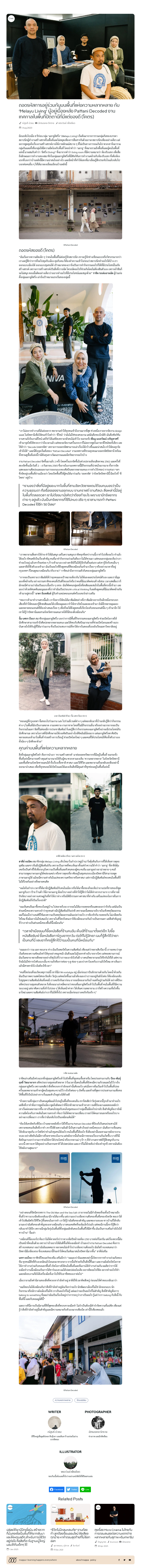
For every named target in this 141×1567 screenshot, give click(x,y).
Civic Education (11, 19)
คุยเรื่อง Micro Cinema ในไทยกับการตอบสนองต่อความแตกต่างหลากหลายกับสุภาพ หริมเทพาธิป (114, 1533)
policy (93, 1560)
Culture (98, 1507)
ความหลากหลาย (62, 1400)
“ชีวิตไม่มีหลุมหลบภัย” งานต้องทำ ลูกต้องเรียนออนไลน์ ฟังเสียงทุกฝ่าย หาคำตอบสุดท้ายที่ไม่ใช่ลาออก (70, 1535)
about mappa (82, 1560)
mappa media (10, 1508)
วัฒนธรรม (81, 1400)
